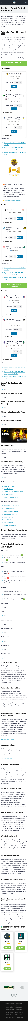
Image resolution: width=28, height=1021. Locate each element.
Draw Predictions (8, 489)
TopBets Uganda (18, 1007)
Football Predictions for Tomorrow (13, 491)
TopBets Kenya (5, 1005)
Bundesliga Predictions (10, 514)
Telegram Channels (11, 1016)
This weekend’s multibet (7, 739)
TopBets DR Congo (18, 1012)
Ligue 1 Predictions (9, 520)
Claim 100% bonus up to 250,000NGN (14, 285)
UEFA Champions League (11, 511)
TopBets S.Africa (14, 1005)
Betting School (20, 1017)
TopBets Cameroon (10, 1009)
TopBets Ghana (22, 1005)
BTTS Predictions (8, 494)
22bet (20, 941)
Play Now (7, 947)
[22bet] (21, 939)
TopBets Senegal (8, 1011)
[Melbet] (7, 939)
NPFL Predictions (8, 522)
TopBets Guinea (18, 1009)
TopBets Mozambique (18, 1011)
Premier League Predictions (11, 506)
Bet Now (14, 86)
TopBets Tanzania (10, 1007)
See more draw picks (7, 759)
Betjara (7, 962)
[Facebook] (12, 995)
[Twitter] (16, 995)
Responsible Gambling (10, 1017)
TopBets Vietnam (9, 1014)
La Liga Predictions (9, 508)
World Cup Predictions (10, 525)
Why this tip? (8, 90)
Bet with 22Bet (21, 948)
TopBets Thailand (18, 1014)
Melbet (7, 941)
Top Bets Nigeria (19, 1003)
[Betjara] (7, 960)
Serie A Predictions (9, 517)
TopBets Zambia (9, 1012)
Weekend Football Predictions (12, 497)
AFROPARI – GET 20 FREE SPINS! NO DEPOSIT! (14, 63)
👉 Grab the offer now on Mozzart (12, 200)
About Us (19, 1016)
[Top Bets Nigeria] (14, 2)
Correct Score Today (9, 486)
